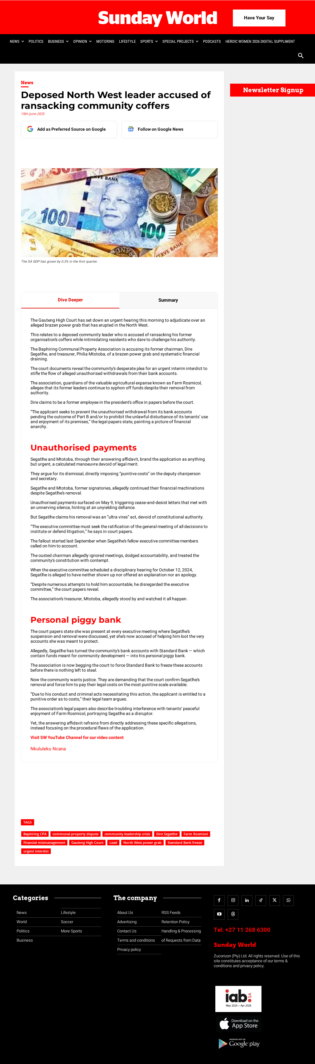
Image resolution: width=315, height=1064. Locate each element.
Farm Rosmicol (196, 834)
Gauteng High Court (87, 842)
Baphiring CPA (34, 834)
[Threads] (233, 914)
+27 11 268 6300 (247, 930)
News (27, 83)
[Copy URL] (135, 151)
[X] (92, 151)
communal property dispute (75, 834)
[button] (300, 56)
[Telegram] (107, 151)
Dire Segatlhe (166, 834)
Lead (113, 842)
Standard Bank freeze (185, 842)
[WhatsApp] (121, 151)
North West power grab (142, 842)
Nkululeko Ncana (48, 748)
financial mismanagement (44, 842)
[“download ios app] (238, 1032)
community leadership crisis (127, 834)
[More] (149, 151)
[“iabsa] (238, 1012)
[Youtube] (219, 914)
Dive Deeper (70, 299)
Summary (168, 300)
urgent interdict (36, 851)
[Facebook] (64, 151)
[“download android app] (238, 1051)
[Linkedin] (78, 151)
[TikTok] (260, 900)
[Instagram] (233, 900)
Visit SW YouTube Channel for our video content (77, 737)
